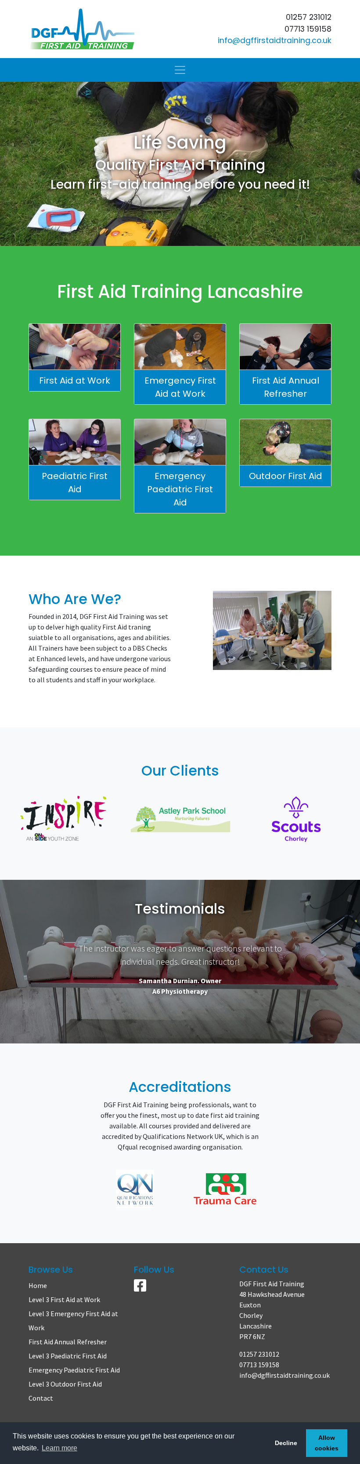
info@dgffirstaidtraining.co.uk (274, 40)
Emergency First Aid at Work (180, 387)
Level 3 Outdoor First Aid (65, 1384)
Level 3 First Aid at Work (64, 1299)
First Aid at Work (74, 380)
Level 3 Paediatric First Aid (68, 1355)
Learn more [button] (59, 1448)
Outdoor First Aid (285, 476)
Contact (41, 1398)
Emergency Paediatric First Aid (180, 489)
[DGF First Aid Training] (101, 29)
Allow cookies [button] (326, 1443)
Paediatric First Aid (75, 482)
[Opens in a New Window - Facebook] (140, 1288)
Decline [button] (286, 1442)
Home (38, 1285)
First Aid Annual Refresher (285, 387)
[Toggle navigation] (180, 70)
